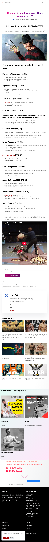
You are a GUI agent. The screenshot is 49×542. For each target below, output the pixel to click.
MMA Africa (28, 502)
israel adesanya (16, 286)
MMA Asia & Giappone (31, 503)
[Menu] (46, 2)
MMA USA (33, 19)
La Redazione (29, 525)
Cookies (4, 528)
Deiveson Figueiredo (37, 284)
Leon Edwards (33, 286)
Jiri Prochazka (8, 155)
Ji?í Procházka (25, 286)
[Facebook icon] (11, 307)
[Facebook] (3, 501)
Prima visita (5, 530)
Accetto (5, 537)
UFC (36, 19)
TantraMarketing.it (38, 539)
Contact (28, 528)
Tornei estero (29, 516)
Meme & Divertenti (30, 500)
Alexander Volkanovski (8, 284)
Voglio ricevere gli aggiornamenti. (12, 275)
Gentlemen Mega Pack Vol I (7, 452)
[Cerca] (42, 2)
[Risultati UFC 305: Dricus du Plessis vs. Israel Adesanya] (36, 370)
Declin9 (11, 537)
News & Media (29, 511)
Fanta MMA (28, 498)
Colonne (28, 495)
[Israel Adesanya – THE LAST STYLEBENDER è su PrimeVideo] (13, 349)
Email (6, 269)
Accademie (28, 494)
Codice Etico (29, 527)
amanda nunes (27, 284)
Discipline (28, 497)
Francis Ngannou (7, 286)
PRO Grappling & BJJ (30, 513)
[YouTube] (13, 501)
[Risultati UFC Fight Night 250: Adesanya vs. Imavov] (13, 370)
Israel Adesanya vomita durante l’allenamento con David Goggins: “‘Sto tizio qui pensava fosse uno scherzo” (35, 358)
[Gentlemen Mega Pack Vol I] (12, 439)
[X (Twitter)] (7, 501)
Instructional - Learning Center (13, 391)
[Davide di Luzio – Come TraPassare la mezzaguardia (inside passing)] (12, 407)
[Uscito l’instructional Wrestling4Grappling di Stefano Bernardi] (36, 407)
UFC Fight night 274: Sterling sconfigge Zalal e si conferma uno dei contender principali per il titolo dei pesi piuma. (36, 336)
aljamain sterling (18, 284)
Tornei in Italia (29, 518)
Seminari (28, 514)
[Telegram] (16, 501)
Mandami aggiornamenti (33, 480)
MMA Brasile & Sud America (32, 505)
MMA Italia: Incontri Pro (31, 508)
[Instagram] (10, 501)
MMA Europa (29, 506)
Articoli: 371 (12, 310)
